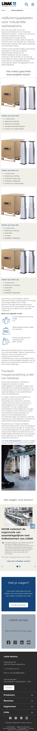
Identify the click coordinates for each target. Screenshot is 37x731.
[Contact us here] (32, 526)
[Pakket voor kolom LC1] (18, 150)
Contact (9, 688)
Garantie (31, 728)
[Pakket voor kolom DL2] (18, 96)
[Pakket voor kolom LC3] (18, 260)
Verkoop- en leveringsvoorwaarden (18, 730)
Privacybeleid (22, 728)
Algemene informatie (23, 727)
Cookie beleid (11, 727)
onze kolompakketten (13, 441)
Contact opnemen (18, 605)
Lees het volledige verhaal (18, 561)
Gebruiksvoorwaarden (9, 728)
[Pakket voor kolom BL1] (18, 205)
